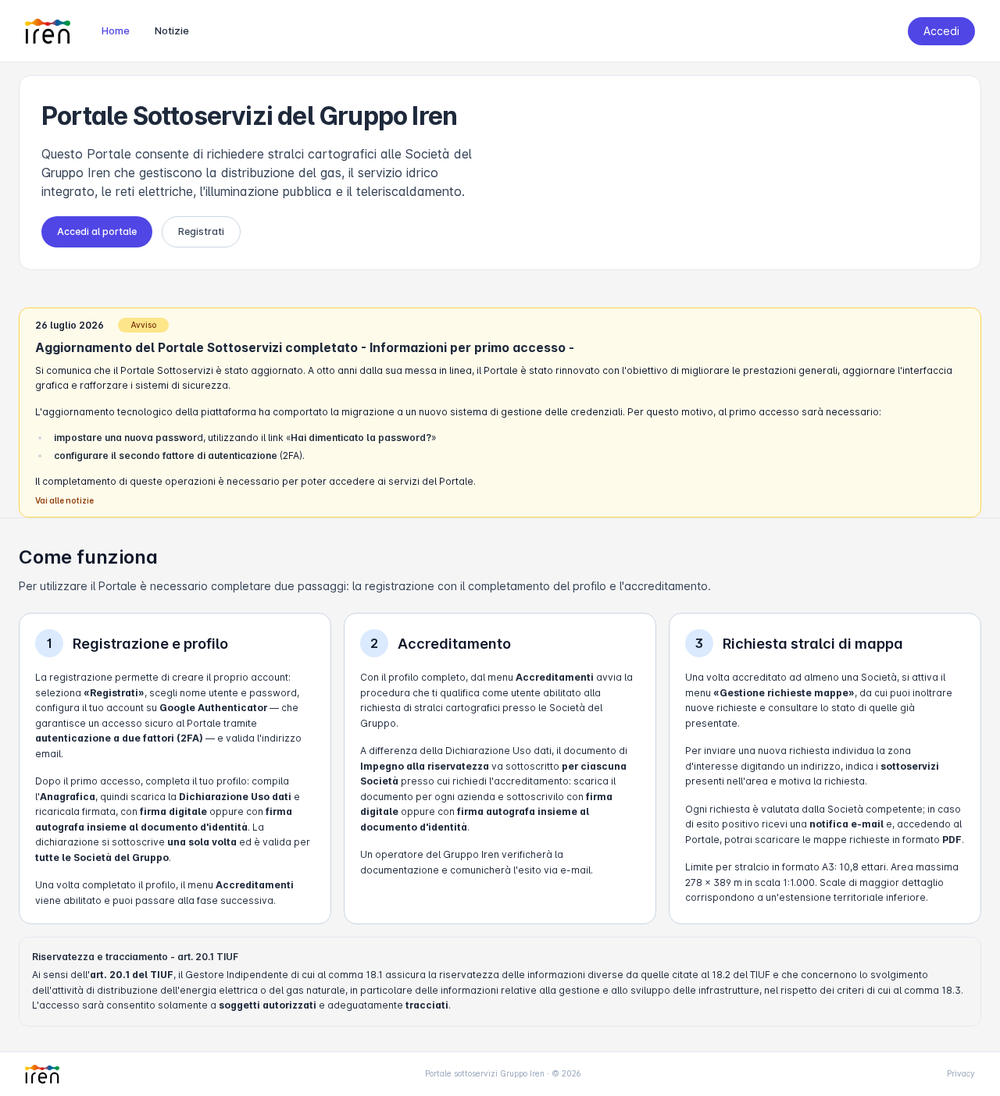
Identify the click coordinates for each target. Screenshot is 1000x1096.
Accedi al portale (97, 231)
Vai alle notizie (64, 500)
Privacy (961, 1073)
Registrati (201, 231)
